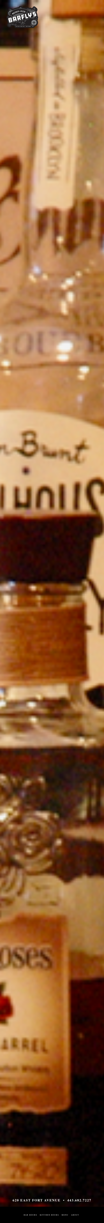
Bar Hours (30, 1215)
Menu (65, 1215)
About (75, 1215)
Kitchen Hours (49, 1215)
